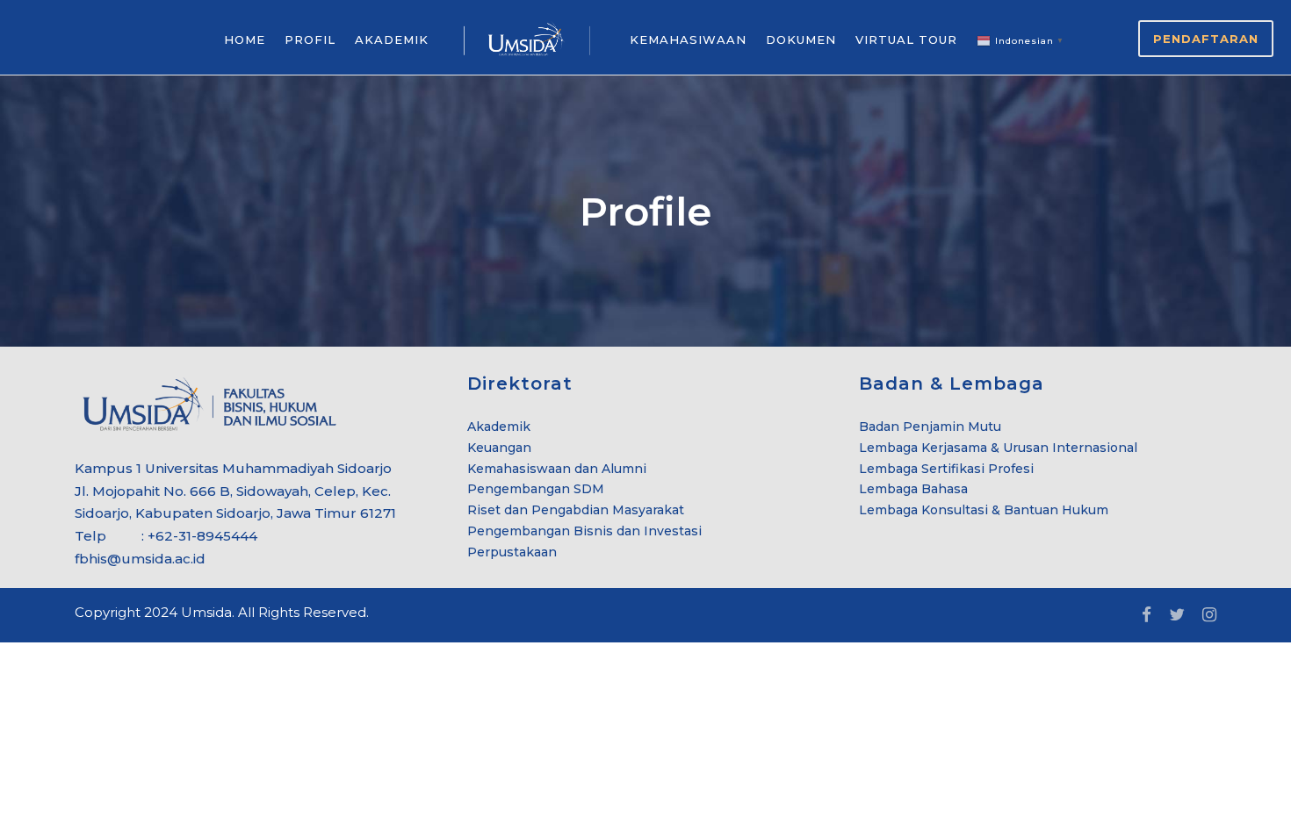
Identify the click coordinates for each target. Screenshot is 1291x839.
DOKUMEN (801, 39)
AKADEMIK (392, 39)
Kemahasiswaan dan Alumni (556, 469)
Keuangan (499, 447)
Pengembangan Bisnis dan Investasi (584, 531)
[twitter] (1177, 615)
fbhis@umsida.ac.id (140, 558)
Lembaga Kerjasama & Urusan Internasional (998, 447)
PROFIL (310, 39)
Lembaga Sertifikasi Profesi (946, 469)
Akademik (498, 426)
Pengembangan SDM (535, 489)
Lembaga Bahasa (913, 489)
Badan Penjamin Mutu (930, 426)
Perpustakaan (512, 552)
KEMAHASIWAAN (688, 39)
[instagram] (1209, 615)
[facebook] (1146, 615)
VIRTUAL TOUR (906, 39)
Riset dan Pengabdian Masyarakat (575, 510)
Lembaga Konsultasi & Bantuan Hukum (983, 510)
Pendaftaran (1206, 39)
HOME (244, 39)
